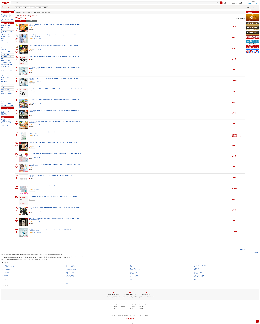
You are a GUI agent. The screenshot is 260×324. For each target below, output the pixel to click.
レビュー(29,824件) (37, 275)
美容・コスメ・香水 (5, 73)
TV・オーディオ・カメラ (6, 56)
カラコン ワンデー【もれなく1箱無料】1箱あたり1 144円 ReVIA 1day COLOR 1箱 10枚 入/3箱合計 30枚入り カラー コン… (55, 272)
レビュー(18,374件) (37, 38)
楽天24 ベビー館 (32, 251)
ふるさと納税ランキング (6, 121)
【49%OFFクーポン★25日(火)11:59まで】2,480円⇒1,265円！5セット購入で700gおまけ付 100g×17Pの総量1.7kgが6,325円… (55, 239)
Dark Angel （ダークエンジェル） (35, 36)
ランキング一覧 (5, 125)
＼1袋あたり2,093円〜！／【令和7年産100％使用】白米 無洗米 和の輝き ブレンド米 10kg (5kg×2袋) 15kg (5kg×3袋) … (54, 142)
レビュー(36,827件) (37, 211)
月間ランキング (4, 113)
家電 (2, 58)
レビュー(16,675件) (37, 81)
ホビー (2, 83)
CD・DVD (3, 87)
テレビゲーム (3, 85)
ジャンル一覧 (248, 7)
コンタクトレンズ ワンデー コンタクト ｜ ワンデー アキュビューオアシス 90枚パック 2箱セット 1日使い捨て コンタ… (54, 185)
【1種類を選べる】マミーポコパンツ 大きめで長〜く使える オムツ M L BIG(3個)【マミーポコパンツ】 (51, 250)
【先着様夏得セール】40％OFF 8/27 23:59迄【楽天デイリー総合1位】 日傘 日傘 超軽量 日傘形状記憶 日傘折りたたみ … (54, 78)
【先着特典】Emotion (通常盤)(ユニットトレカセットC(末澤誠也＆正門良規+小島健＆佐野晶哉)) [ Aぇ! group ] (52, 175)
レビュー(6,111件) (36, 221)
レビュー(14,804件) (37, 27)
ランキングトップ (18, 7)
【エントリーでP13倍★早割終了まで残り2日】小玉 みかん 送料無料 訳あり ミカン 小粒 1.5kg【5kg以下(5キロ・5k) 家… (54, 24)
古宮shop (31, 154)
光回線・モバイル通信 (5, 16)
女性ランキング (32, 7)
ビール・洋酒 (3, 47)
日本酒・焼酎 (3, 49)
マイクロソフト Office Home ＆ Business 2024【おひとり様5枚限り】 (43, 132)
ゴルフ (2, 96)
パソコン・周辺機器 (5, 54)
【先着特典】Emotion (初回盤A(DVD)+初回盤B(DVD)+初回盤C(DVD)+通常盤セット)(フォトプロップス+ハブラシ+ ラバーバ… (56, 88)
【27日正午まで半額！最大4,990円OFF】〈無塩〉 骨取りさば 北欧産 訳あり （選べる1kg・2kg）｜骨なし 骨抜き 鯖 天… (54, 45)
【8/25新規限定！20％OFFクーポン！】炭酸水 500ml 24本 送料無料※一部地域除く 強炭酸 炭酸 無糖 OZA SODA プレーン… (55, 229)
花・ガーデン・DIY (5, 77)
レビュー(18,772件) (37, 103)
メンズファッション (5, 17)
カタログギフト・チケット (6, 103)
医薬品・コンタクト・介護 (6, 70)
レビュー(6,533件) (36, 146)
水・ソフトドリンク (5, 44)
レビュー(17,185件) (37, 70)
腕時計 (2, 38)
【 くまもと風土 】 (33, 25)
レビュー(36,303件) (37, 297)
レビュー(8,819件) (36, 318)
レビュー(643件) (36, 135)
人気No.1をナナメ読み (5, 119)
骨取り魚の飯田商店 (33, 122)
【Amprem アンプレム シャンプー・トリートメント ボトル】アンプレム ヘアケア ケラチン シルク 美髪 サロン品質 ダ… (54, 261)
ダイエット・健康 (4, 68)
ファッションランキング (6, 122)
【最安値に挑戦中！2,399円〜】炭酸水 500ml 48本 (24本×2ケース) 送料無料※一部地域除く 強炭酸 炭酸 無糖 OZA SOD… (54, 67)
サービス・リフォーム (5, 14)
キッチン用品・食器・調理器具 (7, 20)
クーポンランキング (5, 120)
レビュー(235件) (36, 114)
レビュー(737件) (36, 189)
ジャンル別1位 (45, 7)
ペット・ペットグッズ (5, 91)
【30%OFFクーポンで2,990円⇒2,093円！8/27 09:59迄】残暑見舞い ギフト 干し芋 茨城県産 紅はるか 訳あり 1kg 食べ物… (54, 293)
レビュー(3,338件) (36, 243)
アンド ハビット (32, 262)
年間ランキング (4, 114)
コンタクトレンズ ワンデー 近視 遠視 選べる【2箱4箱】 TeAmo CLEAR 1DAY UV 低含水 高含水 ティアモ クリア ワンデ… (55, 164)
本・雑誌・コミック (5, 99)
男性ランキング (25, 7)
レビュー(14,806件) (37, 167)
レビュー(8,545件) (36, 254)
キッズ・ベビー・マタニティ (6, 94)
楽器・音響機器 (4, 81)
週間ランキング (4, 112)
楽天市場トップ (4, 10)
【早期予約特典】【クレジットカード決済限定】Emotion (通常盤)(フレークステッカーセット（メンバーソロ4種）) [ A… (54, 196)
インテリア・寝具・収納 (6, 15)
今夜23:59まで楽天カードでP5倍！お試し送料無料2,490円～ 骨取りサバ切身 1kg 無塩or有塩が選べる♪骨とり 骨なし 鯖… (54, 99)
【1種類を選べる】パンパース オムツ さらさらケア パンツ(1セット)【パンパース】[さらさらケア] (50, 315)
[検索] (221, 2)
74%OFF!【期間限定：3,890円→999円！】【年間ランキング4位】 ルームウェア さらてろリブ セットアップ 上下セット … (55, 35)
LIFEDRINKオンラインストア (34, 68)
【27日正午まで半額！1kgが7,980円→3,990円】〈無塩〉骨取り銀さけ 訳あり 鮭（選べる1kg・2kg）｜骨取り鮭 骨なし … (54, 121)
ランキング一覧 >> (255, 10)
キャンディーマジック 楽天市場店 (35, 273)
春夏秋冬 (31, 305)
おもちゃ (3, 79)
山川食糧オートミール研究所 (34, 219)
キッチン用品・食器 (5, 66)
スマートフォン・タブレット (6, 52)
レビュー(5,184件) (36, 157)
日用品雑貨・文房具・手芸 (6, 64)
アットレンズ (32, 187)
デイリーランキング (5, 111)
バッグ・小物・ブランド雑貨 (6, 32)
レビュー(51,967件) (37, 232)
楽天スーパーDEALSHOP (34, 133)
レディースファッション (6, 25)
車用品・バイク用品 (5, 89)
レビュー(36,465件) (37, 49)
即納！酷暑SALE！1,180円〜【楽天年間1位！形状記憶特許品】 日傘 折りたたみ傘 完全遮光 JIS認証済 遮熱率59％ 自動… (54, 304)
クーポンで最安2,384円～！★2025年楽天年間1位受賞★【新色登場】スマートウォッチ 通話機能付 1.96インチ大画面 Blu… (55, 207)
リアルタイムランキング (6, 109)
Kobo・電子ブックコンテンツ (7, 105)
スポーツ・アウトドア (5, 75)
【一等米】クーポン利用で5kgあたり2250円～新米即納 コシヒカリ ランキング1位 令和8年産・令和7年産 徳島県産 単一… (54, 110)
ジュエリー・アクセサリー (6, 36)
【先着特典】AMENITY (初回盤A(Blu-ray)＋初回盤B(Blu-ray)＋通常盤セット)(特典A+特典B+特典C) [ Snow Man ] (53, 282)
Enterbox (31, 208)
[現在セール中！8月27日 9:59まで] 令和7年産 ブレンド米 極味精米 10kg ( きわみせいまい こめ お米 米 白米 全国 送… (54, 218)
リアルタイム (39, 7)
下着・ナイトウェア (5, 34)
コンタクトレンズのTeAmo (34, 165)
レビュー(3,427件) (36, 124)
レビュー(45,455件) (37, 308)
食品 (2, 40)
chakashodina (32, 79)
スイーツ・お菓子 (4, 42)
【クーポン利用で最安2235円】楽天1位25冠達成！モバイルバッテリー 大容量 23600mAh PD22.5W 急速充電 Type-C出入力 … (55, 153)
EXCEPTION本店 (32, 111)
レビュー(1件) (35, 286)
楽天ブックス (32, 57)
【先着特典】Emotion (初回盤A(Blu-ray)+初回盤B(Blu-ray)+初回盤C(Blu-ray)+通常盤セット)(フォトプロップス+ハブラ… (54, 56)
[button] (229, 2)
